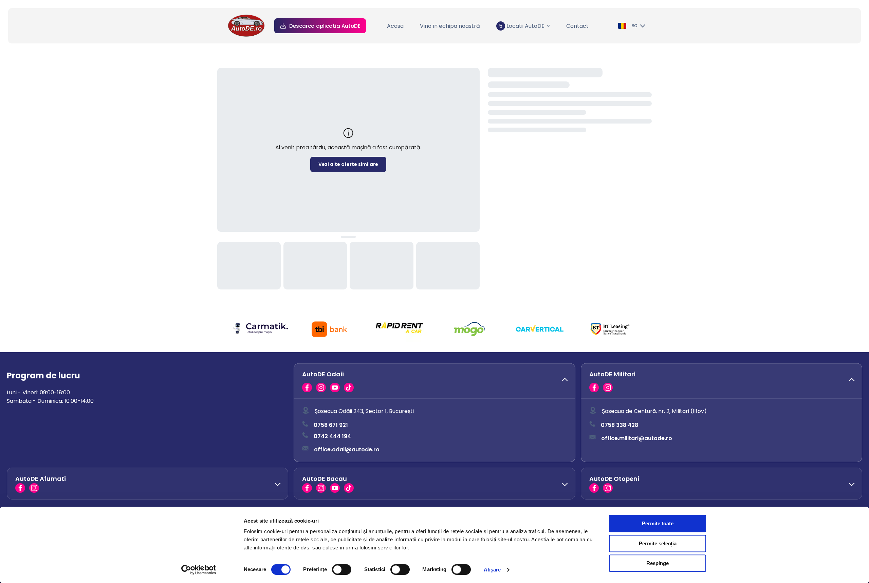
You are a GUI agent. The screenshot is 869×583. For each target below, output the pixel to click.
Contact (577, 26)
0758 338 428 (619, 425)
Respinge (657, 563)
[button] (434, 381)
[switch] (341, 569)
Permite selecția (658, 543)
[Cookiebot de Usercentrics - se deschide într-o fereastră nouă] (198, 570)
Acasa (395, 26)
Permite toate (657, 523)
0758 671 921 (331, 425)
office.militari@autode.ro (636, 438)
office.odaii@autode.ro (347, 449)
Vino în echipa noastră (450, 26)
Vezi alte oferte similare (348, 164)
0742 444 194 (332, 436)
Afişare (492, 569)
